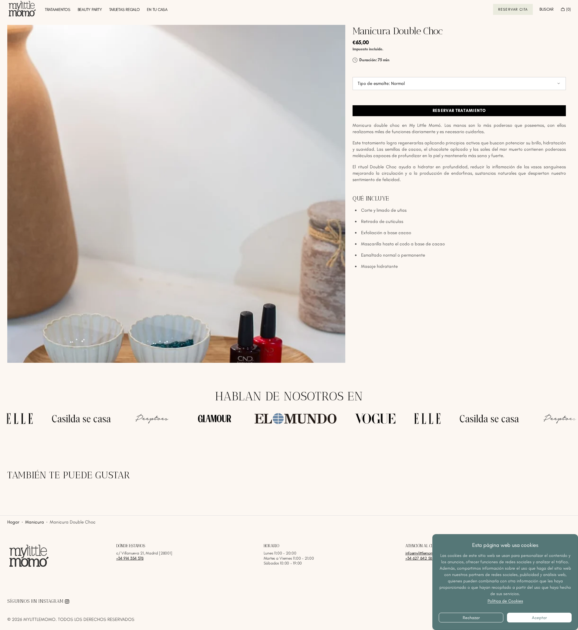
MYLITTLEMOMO (39, 619)
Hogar (13, 522)
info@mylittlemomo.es (422, 553)
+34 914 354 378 (130, 558)
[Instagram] (67, 601)
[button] (546, 9)
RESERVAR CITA (513, 9)
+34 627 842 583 (419, 558)
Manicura (34, 522)
